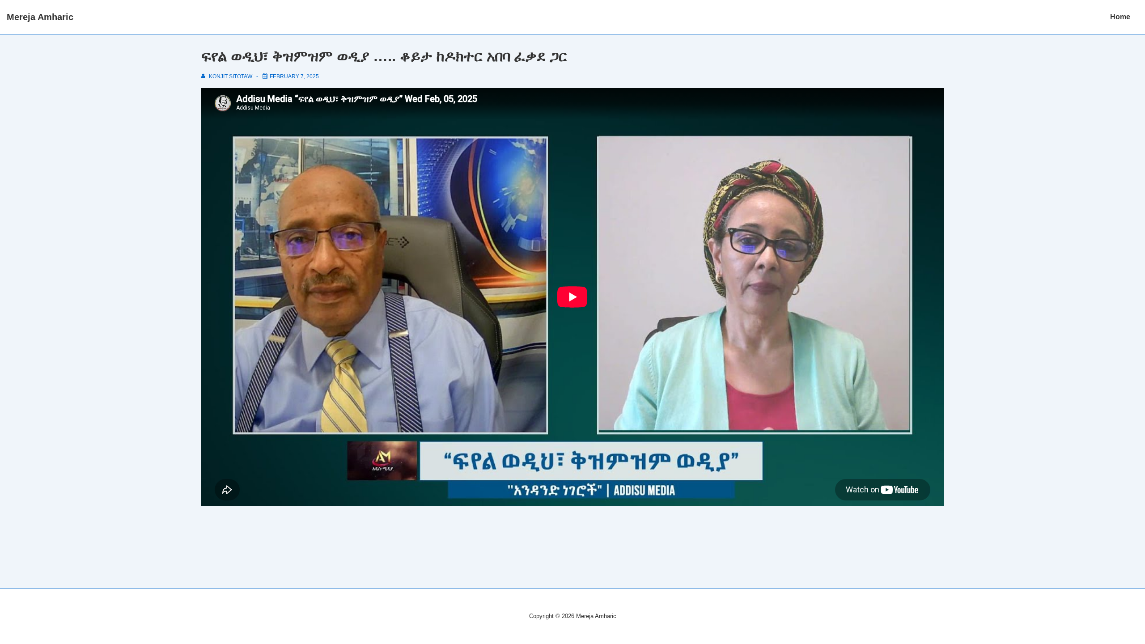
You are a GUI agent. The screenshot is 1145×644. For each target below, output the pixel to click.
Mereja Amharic (40, 17)
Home (1120, 17)
